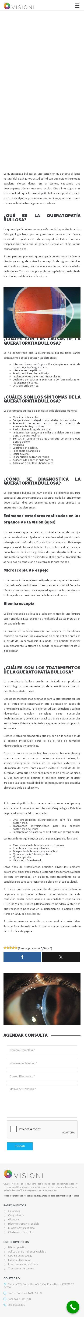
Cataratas (14, 1210)
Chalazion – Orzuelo (20, 1232)
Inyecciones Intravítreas (23, 1264)
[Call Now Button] (72, 1307)
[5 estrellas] (16, 947)
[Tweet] (61, 957)
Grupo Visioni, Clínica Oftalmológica (29, 903)
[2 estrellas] (7, 947)
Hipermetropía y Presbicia (23, 1223)
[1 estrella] (5, 947)
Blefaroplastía (16, 1247)
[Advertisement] (42, 110)
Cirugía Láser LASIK (20, 1255)
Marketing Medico (69, 1195)
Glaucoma (14, 1219)
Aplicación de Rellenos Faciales (27, 1251)
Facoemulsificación (19, 1259)
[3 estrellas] (10, 947)
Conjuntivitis (16, 1215)
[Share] (22, 957)
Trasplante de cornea (21, 1268)
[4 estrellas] (13, 947)
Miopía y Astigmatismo (21, 1227)
